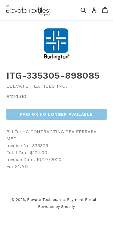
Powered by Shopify (56, 206)
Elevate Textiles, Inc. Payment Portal (61, 199)
